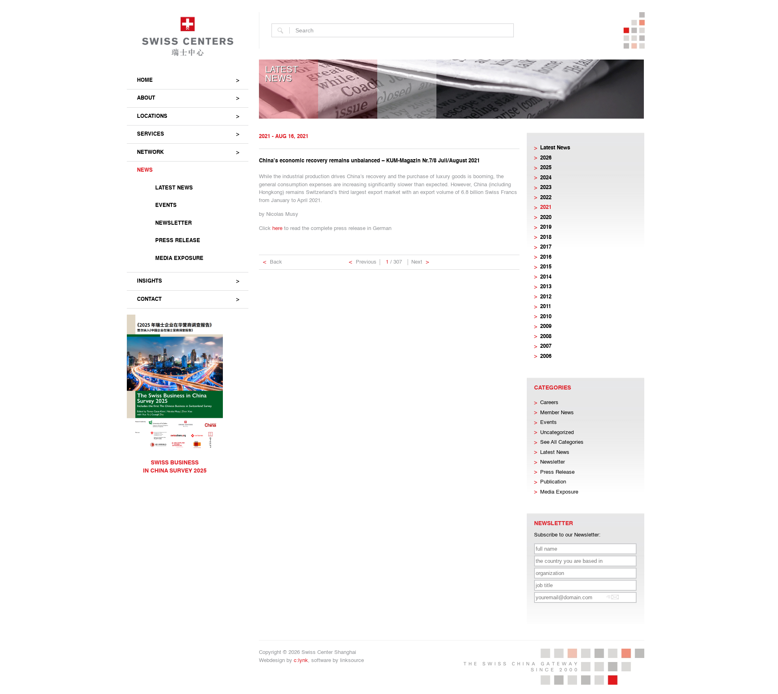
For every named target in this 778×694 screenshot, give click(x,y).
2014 (545, 277)
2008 (545, 336)
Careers (549, 402)
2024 (545, 178)
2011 (545, 306)
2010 (545, 316)
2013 (545, 287)
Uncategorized (557, 432)
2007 (545, 346)
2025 (545, 167)
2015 (545, 267)
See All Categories (562, 442)
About (146, 98)
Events (166, 205)
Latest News (174, 188)
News (145, 170)
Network (150, 152)
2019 (545, 227)
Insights (149, 281)
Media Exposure (179, 258)
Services (150, 134)
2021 (545, 207)
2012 (545, 297)
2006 (545, 356)
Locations (152, 116)
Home (145, 80)
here (277, 228)
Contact (149, 299)
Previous (362, 262)
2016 (545, 257)
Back (272, 262)
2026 (545, 158)
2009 (545, 326)
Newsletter (173, 223)
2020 (545, 217)
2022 (545, 197)
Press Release (177, 240)
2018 (545, 237)
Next (420, 262)
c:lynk (301, 660)
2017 (545, 247)
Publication (553, 482)
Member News (557, 412)
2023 (545, 187)
